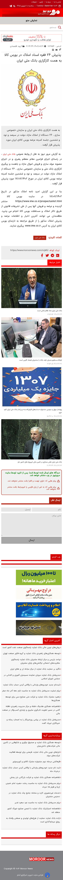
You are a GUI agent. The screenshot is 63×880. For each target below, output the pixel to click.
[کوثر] (31, 610)
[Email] (56, 50)
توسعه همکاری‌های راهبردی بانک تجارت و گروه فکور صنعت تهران (31, 653)
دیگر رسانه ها (53, 834)
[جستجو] (59, 27)
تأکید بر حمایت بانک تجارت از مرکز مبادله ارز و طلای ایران (35, 669)
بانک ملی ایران (9, 154)
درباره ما (48, 2)
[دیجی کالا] (31, 38)
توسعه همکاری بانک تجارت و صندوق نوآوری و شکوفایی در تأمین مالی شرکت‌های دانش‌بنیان (31, 744)
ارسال (31, 540)
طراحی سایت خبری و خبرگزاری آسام (30, 875)
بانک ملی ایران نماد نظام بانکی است (49, 310)
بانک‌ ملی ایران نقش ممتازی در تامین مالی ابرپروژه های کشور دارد (40, 462)
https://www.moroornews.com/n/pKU (29, 250)
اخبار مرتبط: (54, 262)
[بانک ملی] (31, 594)
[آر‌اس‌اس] (57, 255)
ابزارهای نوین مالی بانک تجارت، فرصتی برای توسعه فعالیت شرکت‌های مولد (34, 754)
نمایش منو (31, 20)
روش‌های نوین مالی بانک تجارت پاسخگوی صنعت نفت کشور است (31, 647)
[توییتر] (47, 255)
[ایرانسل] (31, 627)
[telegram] (10, 6)
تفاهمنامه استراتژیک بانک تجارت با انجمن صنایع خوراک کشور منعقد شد (33, 810)
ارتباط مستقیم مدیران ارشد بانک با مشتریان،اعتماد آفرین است (40, 360)
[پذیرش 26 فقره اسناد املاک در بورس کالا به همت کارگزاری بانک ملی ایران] (31, 94)
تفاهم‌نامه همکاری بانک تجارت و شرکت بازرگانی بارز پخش (35, 777)
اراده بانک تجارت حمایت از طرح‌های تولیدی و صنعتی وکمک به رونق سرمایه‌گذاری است (33, 820)
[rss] (14, 6)
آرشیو (41, 2)
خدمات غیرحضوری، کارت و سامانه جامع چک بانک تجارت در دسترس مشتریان (34, 795)
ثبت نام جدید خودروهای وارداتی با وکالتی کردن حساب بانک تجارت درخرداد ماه (31, 769)
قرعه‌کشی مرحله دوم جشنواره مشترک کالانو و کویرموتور (36, 761)
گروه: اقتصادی (16, 46)
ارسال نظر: (55, 500)
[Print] (53, 50)
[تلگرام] (52, 255)
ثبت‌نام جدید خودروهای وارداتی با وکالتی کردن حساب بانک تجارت (31, 684)
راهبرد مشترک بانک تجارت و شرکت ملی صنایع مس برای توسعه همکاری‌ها (32, 698)
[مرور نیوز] (31, 12)
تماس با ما (57, 2)
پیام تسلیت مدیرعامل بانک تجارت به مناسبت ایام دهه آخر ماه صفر (31, 690)
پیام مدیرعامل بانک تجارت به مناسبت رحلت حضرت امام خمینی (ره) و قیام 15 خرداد (33, 785)
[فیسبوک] (42, 255)
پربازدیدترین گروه (51, 735)
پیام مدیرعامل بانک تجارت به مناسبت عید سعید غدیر (37, 802)
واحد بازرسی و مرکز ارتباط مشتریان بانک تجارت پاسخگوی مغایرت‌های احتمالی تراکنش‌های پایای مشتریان (35, 661)
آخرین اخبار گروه (52, 640)
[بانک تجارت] (31, 577)
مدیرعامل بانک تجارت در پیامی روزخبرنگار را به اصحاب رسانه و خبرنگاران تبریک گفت (33, 721)
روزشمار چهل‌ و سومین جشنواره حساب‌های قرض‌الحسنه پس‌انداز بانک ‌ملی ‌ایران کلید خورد (33, 411)
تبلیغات (34, 2)
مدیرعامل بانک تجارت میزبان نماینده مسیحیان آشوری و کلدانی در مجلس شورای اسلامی (32, 677)
